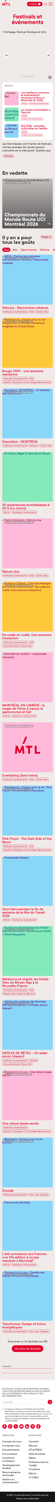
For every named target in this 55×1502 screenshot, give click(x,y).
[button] (50, 77)
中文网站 (34, 1477)
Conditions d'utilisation (8, 1459)
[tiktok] (38, 1426)
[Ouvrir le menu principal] (51, 4)
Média (32, 1457)
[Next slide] (48, 55)
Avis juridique (9, 1453)
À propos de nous (11, 1441)
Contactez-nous (11, 1445)
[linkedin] (27, 1426)
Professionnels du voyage (38, 1463)
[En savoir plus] (27, 203)
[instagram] (10, 1426)
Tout (6, 249)
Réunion (33, 1445)
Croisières (34, 1469)
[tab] (23, 76)
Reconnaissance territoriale (11, 1474)
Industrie (33, 1441)
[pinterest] (32, 1426)
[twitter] (16, 1426)
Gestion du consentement (10, 1481)
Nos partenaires (11, 1449)
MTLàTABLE (35, 1449)
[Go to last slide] (7, 55)
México (33, 1473)
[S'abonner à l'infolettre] (50, 1402)
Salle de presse (37, 1453)
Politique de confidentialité (27, 1498)
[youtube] (21, 1426)
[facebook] (4, 1426)
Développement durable (11, 1467)
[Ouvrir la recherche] (45, 4)
